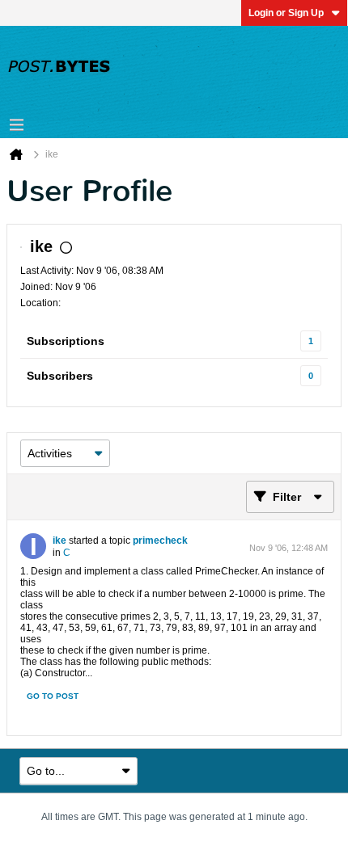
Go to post (53, 696)
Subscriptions (65, 340)
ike (59, 540)
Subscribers (60, 375)
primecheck (160, 540)
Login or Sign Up (286, 13)
